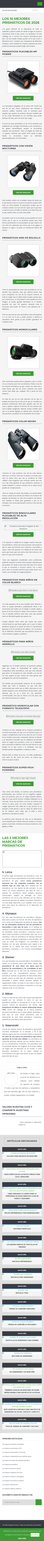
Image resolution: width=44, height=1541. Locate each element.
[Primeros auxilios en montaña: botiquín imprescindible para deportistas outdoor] (22, 1386)
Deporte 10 (13, 4)
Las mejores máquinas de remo (12, 1472)
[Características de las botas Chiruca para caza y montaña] (22, 1170)
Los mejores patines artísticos (11, 1489)
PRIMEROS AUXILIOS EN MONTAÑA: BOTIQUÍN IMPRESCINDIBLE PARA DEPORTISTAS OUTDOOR (22, 1391)
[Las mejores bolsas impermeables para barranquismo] (22, 1210)
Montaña (14, 10)
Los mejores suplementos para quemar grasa (16, 1456)
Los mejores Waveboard (10, 1484)
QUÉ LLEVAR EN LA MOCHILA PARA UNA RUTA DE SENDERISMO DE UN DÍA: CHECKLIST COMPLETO (22, 1410)
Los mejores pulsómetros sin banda (13, 1452)
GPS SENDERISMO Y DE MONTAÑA (22, 1372)
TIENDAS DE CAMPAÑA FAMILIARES (22, 1309)
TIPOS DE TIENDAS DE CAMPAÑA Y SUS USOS (22, 1426)
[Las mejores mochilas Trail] (22, 1290)
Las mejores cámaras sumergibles (13, 1476)
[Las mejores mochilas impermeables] (22, 1258)
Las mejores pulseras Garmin (11, 1468)
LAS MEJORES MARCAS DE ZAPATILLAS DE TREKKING (22, 1245)
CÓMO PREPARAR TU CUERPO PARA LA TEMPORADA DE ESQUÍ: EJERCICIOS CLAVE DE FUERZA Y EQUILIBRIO (22, 1196)
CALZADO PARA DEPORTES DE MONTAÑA (22, 1156)
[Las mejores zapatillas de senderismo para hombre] (22, 1337)
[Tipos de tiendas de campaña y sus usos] (22, 1423)
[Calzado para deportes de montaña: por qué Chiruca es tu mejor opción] (22, 1153)
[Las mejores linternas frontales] (22, 1226)
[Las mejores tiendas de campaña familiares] (22, 1306)
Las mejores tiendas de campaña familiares (16, 1460)
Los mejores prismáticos (10, 1464)
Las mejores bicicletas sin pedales (13, 1444)
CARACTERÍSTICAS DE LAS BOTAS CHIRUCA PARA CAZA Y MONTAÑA (22, 1175)
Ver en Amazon (23, 98)
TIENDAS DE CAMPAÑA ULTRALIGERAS (22, 1324)
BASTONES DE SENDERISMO (22, 1356)
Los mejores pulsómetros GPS (12, 1448)
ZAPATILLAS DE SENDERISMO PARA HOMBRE (22, 1340)
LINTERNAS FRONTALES (22, 1229)
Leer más (22, 1538)
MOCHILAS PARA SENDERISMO (22, 1277)
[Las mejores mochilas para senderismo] (22, 1274)
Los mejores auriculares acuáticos (13, 1481)
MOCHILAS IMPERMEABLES (22, 1261)
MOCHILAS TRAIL (22, 1293)
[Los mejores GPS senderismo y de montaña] (22, 1369)
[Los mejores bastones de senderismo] (22, 1353)
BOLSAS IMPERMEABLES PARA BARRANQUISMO (22, 1213)
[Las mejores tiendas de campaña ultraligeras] (22, 1321)
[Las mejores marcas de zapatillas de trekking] (22, 1241)
